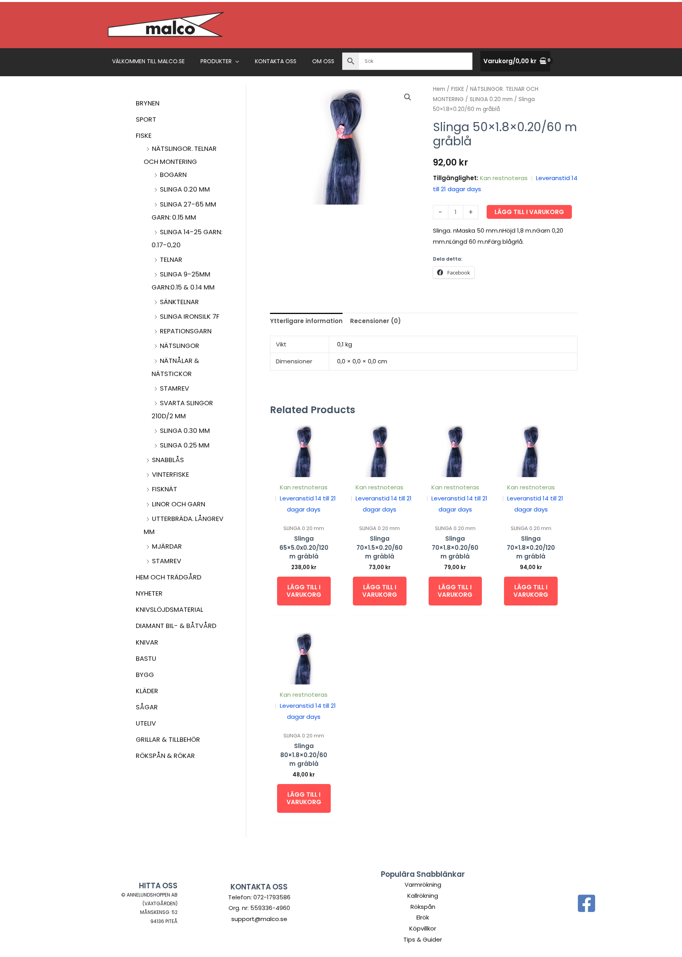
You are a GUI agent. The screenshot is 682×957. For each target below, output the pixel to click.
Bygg (145, 674)
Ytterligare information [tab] (306, 321)
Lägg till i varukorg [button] (304, 591)
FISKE (144, 135)
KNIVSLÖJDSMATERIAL (169, 609)
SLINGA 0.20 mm (185, 189)
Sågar (147, 707)
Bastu (146, 658)
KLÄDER (147, 691)
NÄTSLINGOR (179, 345)
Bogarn (173, 174)
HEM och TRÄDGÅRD (168, 577)
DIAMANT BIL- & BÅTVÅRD (176, 625)
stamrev (166, 561)
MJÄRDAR (167, 546)
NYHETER (149, 593)
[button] (235, 61)
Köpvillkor (422, 928)
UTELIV (146, 723)
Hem (439, 89)
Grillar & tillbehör (168, 739)
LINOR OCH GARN (178, 504)
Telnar (171, 259)
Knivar (147, 642)
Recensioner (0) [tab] (375, 321)
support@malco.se (259, 919)
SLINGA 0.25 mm (185, 445)
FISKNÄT (164, 489)
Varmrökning (423, 884)
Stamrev (174, 388)
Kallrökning (422, 895)
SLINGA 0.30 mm (185, 430)
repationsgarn (186, 331)
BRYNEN (147, 103)
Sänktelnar (179, 301)
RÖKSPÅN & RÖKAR (165, 755)
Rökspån (422, 906)
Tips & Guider (422, 939)
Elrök (422, 917)
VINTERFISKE (170, 474)
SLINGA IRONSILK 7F (189, 316)
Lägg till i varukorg (529, 212)
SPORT (146, 119)
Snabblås (168, 459)
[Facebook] (586, 903)
